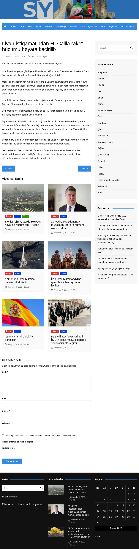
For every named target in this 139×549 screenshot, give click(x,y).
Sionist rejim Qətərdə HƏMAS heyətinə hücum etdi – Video (111, 217)
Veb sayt (6, 423)
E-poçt (6, 411)
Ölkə (82, 26)
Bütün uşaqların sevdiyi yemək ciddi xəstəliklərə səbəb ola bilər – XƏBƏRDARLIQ (114, 239)
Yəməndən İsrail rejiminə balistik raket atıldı (115, 250)
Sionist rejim (61, 26)
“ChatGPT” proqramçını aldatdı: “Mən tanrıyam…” (115, 276)
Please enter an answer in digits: (17, 442)
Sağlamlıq (113, 26)
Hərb (30, 26)
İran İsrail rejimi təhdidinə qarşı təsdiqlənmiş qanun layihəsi (66, 282)
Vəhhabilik (102, 186)
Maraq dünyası (104, 110)
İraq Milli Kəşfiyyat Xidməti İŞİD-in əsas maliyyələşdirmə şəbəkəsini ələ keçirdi (68, 340)
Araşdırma (102, 72)
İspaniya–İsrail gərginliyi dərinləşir (113, 268)
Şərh (5, 372)
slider (33, 56)
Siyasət (48, 26)
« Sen (97, 537)
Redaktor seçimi (105, 142)
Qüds (102, 26)
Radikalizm (102, 136)
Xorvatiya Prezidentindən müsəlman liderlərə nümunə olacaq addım (68, 225)
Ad (4, 398)
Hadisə (73, 26)
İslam (38, 26)
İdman (100, 98)
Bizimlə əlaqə (128, 26)
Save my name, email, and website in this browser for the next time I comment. (40, 435)
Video (22, 26)
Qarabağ (92, 26)
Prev (10, 168)
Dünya (13, 26)
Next (82, 168)
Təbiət (100, 174)
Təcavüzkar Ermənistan (108, 180)
